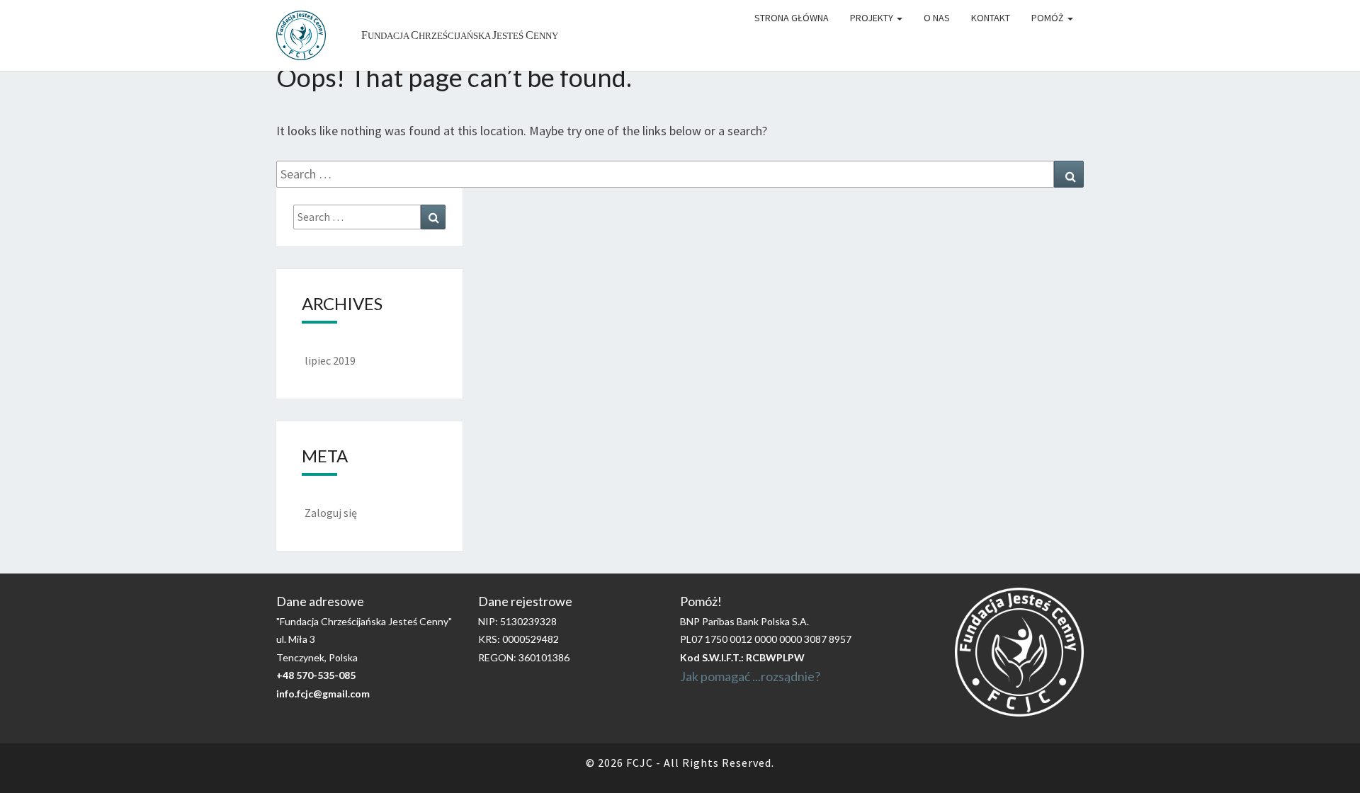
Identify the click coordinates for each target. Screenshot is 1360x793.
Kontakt (990, 17)
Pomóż (1048, 17)
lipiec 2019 (330, 360)
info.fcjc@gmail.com (323, 694)
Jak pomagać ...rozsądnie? (750, 676)
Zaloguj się (331, 513)
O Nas (937, 17)
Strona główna (791, 17)
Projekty (872, 17)
